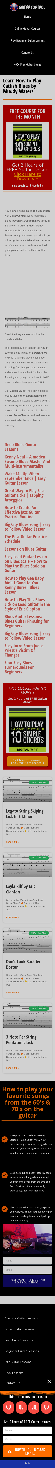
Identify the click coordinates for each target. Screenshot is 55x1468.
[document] (27, 734)
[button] (50, 1381)
